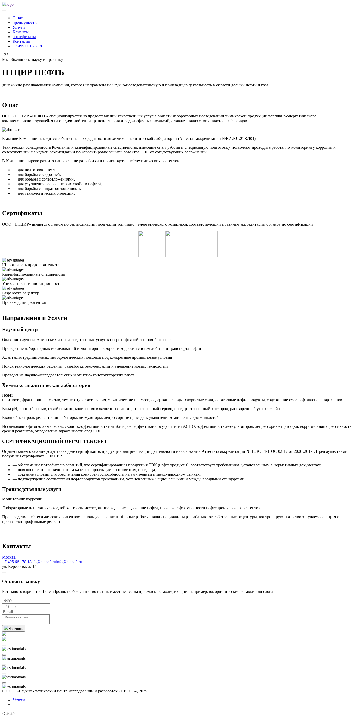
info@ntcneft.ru (69, 562)
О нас (18, 18)
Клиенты (21, 32)
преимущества (25, 22)
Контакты (21, 41)
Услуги (19, 27)
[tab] (178, 557)
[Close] (4, 572)
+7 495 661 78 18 (27, 46)
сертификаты (24, 36)
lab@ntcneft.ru (44, 562)
